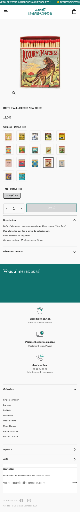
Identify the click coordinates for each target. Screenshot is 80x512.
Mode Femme (9, 421)
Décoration (8, 415)
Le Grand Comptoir (23, 506)
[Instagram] (29, 500)
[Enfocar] (40, 61)
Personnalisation (11, 431)
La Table (7, 405)
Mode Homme (9, 426)
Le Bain (7, 410)
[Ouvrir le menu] (9, 11)
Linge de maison (11, 400)
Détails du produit (13, 251)
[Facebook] (21, 500)
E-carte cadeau (10, 436)
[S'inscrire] (73, 482)
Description (9, 220)
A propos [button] (7, 449)
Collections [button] (8, 389)
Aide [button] (5, 459)
